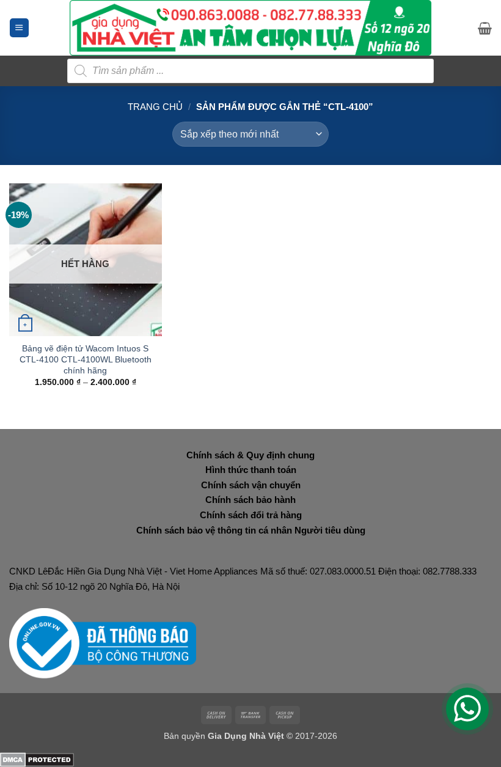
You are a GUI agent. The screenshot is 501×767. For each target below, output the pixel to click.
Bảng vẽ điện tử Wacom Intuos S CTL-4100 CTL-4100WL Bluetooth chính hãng (86, 359)
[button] (19, 27)
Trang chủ (155, 106)
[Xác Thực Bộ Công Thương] (102, 642)
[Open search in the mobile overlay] (250, 71)
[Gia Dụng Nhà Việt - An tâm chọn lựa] (251, 28)
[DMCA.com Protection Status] (37, 759)
